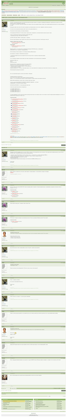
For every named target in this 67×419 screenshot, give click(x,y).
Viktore (29, 403)
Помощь (64, 5)
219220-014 (11, 172)
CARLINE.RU (3, 5)
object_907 (29, 137)
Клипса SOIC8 (5, 408)
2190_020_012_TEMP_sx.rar (16, 109)
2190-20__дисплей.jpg (15, 221)
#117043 (64, 20)
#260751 (64, 311)
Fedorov (3, 230)
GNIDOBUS (32, 137)
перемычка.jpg (14, 126)
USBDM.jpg (13, 191)
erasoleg (15, 137)
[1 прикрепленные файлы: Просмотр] (3, 408)
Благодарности (59, 5)
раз (6, 210)
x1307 (13, 137)
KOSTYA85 (21, 137)
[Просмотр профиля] (4, 24)
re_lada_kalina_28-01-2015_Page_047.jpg (17, 101)
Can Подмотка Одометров (7, 402)
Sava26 (19, 137)
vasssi (61, 401)
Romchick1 (30, 401)
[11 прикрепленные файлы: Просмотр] (3, 406)
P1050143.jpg (14, 122)
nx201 (17, 137)
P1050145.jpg (14, 118)
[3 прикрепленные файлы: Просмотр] (3, 404)
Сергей (37, 137)
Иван (61, 403)
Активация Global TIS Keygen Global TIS (40, 404)
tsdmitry (3, 262)
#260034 (64, 201)
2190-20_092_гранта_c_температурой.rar (17, 105)
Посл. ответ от (27, 401)
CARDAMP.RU (7, 5)
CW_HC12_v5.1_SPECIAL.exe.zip (16, 42)
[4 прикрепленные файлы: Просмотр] (3, 402)
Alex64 (3, 185)
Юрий (42, 137)
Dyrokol (3, 373)
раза (7, 31)
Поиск (62, 5)
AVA (2, 20)
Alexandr (40, 137)
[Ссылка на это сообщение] (62, 17)
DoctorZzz (27, 137)
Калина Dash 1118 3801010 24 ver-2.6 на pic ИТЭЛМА (42, 406)
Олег (38, 137)
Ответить (63, 390)
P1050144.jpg (14, 120)
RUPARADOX (24, 137)
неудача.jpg (13, 195)
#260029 (64, 185)
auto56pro (35, 137)
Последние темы (54, 5)
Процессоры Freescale (6, 404)
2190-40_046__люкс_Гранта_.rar (16, 107)
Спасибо (12, 142)
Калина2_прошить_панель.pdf (16, 124)
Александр (3, 358)
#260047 (64, 230)
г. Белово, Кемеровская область (39, 402)
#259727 (64, 150)
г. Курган (37, 408)
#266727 (64, 373)
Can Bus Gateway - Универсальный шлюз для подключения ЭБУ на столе (12, 406)
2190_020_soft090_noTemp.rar (16, 103)
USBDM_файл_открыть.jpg (15, 193)
